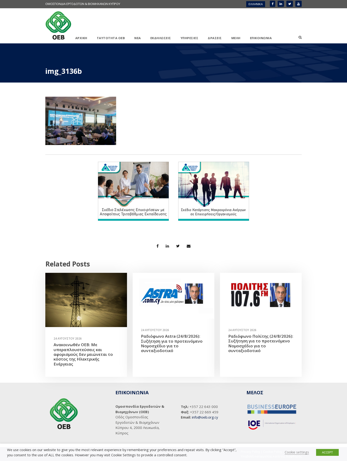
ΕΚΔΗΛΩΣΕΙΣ (160, 38)
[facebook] (272, 4)
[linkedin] (281, 4)
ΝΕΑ (137, 38)
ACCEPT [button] (327, 452)
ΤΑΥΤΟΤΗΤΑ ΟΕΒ (111, 38)
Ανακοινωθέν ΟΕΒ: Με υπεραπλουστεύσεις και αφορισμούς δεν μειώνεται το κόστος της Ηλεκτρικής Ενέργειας (83, 354)
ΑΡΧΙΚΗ (81, 38)
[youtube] (298, 4)
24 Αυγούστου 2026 (68, 338)
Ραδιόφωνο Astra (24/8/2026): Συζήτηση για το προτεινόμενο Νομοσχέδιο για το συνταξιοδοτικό (172, 343)
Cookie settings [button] (297, 452)
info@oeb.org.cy (205, 417)
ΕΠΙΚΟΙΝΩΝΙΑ (261, 38)
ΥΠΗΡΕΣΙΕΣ (190, 38)
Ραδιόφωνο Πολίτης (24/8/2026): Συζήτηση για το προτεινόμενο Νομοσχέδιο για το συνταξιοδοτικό (260, 343)
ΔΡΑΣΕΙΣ (215, 38)
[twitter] (289, 4)
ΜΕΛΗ (236, 38)
